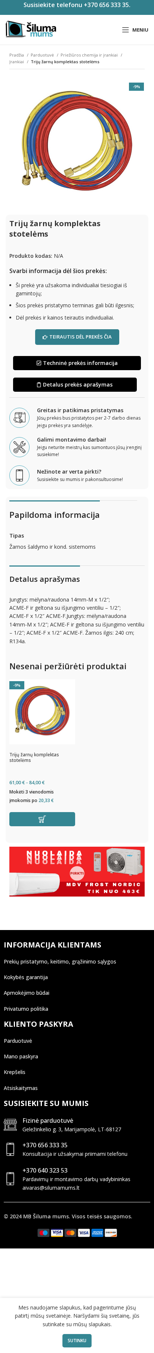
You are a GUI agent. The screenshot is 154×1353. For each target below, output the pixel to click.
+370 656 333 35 (45, 1145)
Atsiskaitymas (21, 1087)
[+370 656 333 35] (10, 1149)
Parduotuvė (43, 55)
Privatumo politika (26, 1008)
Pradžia (17, 55)
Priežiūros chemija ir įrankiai (90, 55)
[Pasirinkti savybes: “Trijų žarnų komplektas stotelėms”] (42, 819)
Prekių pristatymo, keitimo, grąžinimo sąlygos (60, 961)
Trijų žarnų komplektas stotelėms (34, 757)
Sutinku (77, 1340)
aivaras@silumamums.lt (51, 1187)
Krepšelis (14, 1071)
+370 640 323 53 (45, 1170)
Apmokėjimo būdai (26, 992)
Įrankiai (17, 61)
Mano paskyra (21, 1056)
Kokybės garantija (26, 977)
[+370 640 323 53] (10, 1178)
